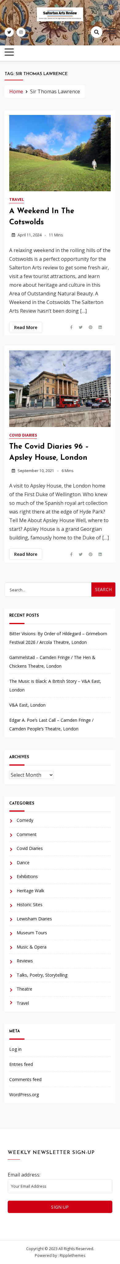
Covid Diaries (23, 435)
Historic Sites (29, 904)
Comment (27, 834)
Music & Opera (31, 947)
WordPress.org (24, 1094)
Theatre (24, 989)
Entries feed (21, 1064)
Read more (25, 327)
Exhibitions (27, 876)
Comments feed (25, 1079)
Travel (16, 199)
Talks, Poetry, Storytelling (42, 975)
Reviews (25, 961)
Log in (15, 1049)
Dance (23, 862)
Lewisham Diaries (34, 919)
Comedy (25, 820)
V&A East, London (27, 705)
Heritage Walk (30, 891)
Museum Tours (32, 933)
